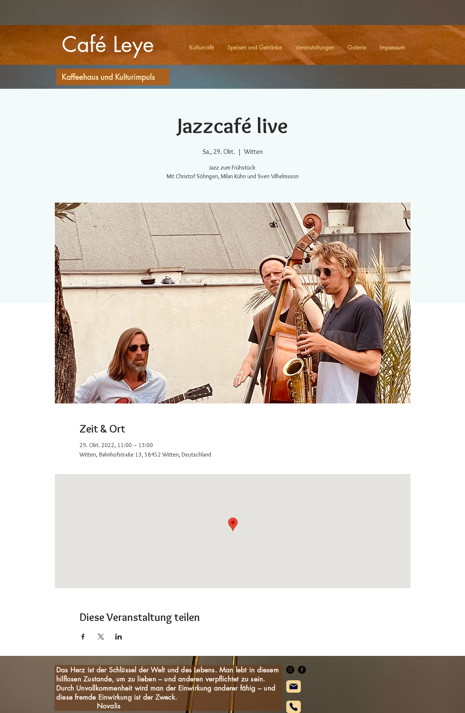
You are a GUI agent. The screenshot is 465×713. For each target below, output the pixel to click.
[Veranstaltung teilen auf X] (100, 637)
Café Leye (108, 44)
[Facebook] (302, 670)
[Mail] (293, 686)
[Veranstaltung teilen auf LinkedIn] (118, 637)
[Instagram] (290, 670)
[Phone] (293, 707)
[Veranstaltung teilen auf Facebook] (83, 637)
